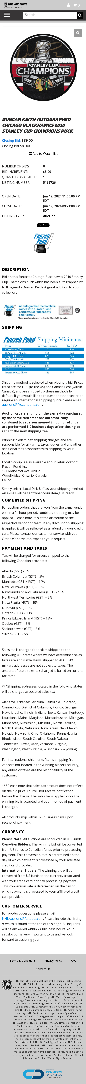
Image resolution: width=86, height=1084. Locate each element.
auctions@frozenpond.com (22, 404)
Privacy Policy (53, 960)
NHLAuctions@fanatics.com (22, 918)
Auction (49, 216)
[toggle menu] (7, 15)
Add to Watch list (45, 153)
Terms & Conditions (23, 960)
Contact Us (43, 969)
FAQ (73, 960)
